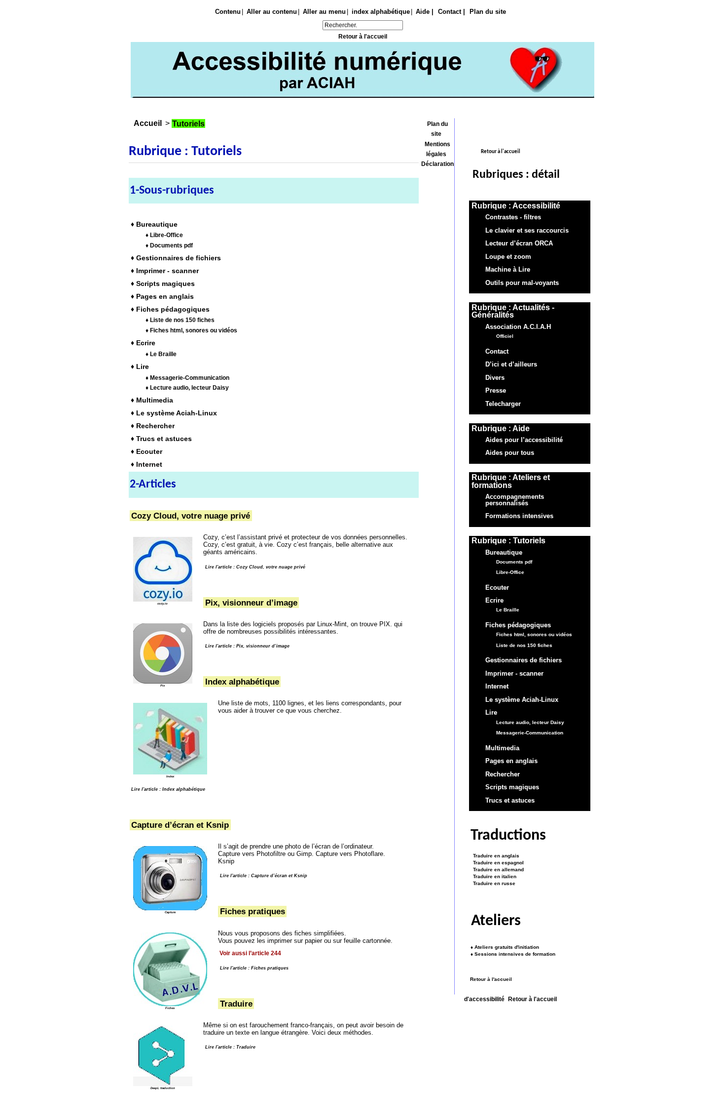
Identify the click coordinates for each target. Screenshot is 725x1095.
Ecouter (497, 587)
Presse (495, 390)
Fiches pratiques (252, 912)
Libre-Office (510, 572)
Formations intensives (519, 516)
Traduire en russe (492, 883)
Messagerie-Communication (529, 732)
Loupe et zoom (508, 256)
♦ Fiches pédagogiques (170, 309)
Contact (496, 351)
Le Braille (507, 610)
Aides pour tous (509, 453)
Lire (491, 713)
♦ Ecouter (146, 451)
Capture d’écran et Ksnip (180, 825)
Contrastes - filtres (513, 217)
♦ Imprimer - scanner (165, 271)
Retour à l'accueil (362, 36)
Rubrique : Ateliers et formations (510, 481)
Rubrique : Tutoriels (508, 540)
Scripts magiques (512, 787)
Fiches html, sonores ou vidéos (534, 635)
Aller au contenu (272, 11)
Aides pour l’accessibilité (524, 440)
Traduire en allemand (497, 869)
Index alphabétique (242, 682)
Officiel (504, 336)
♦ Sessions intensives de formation (513, 954)
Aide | (425, 11)
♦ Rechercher (153, 426)
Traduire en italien (493, 876)
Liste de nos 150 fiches (524, 645)
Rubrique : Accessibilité (515, 206)
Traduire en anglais (494, 856)
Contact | (451, 11)
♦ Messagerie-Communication (187, 377)
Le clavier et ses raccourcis (527, 230)
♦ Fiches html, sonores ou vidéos (191, 330)
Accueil (148, 123)
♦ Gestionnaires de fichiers (176, 258)
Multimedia (502, 748)
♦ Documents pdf (169, 245)
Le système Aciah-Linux (521, 699)
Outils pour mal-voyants (522, 283)
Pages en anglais (511, 761)
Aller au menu (324, 11)
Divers (495, 377)
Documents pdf (514, 562)
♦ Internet (146, 464)
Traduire (236, 1004)
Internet (496, 687)
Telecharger (503, 404)
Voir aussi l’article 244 (250, 953)
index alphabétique (381, 11)
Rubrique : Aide (500, 428)
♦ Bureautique (154, 224)
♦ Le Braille (161, 354)
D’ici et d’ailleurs (511, 364)
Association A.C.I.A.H (518, 327)
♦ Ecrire (143, 343)
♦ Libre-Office (164, 235)
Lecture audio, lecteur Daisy (530, 722)
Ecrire (494, 600)
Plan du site (488, 11)
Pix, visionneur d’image (251, 603)
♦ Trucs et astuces (161, 439)
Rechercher (502, 774)
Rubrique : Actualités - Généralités (512, 311)
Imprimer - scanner (514, 673)
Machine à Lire (507, 269)
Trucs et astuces (510, 800)
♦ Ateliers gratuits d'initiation (505, 947)
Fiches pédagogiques (518, 625)
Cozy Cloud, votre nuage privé (190, 516)
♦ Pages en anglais (162, 296)
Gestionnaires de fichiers (523, 660)
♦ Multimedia (152, 400)
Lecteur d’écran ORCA (519, 243)
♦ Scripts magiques (163, 283)
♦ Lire (140, 366)
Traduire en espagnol (497, 863)
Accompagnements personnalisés (514, 499)
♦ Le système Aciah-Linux (174, 413)
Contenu (228, 11)
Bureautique (503, 552)
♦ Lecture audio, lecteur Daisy (187, 388)
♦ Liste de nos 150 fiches (180, 320)
